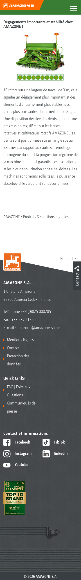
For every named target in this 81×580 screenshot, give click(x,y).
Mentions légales (20, 339)
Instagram (23, 453)
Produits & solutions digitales (46, 216)
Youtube (21, 464)
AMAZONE (11, 216)
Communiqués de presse (21, 407)
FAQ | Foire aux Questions (18, 390)
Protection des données (18, 360)
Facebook (22, 442)
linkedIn (60, 453)
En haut (66, 258)
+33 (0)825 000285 (36, 311)
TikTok (59, 442)
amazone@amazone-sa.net (39, 327)
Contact (13, 347)
